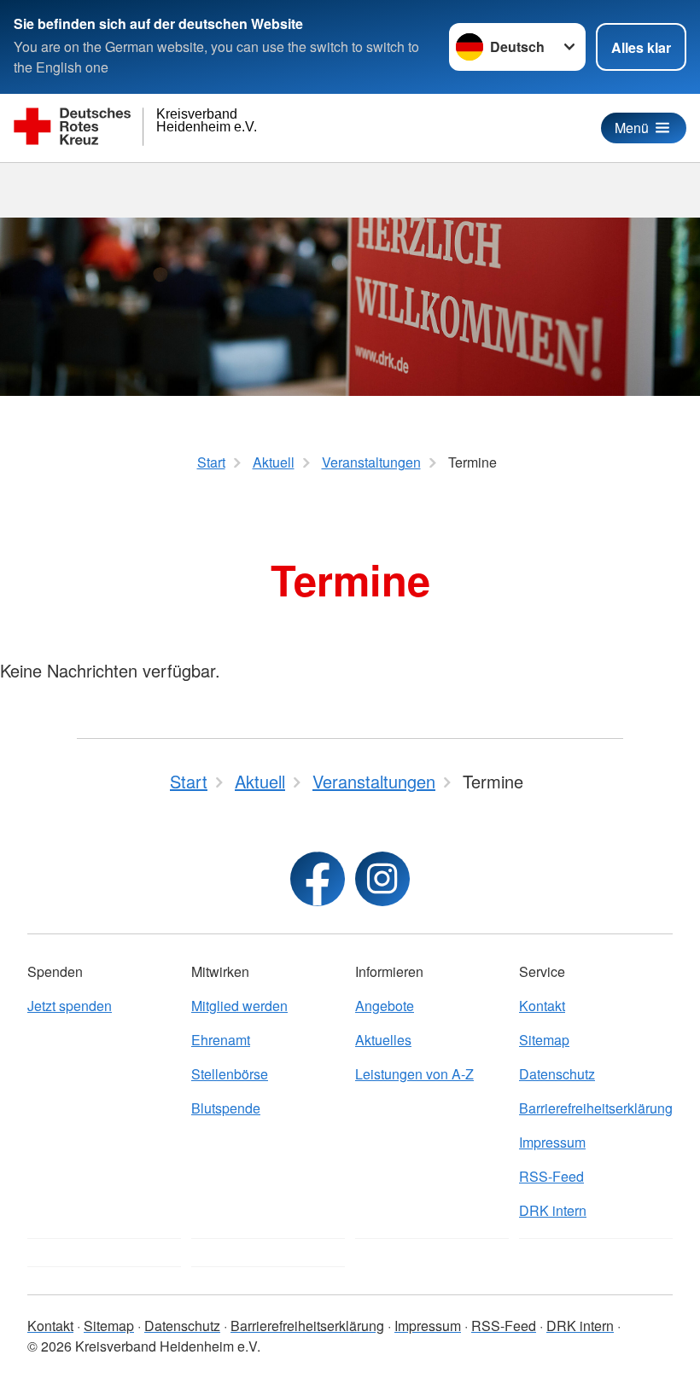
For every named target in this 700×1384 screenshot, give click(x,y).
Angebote (384, 1005)
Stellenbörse (229, 1074)
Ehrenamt (220, 1040)
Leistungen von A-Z (414, 1074)
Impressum (552, 1142)
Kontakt (542, 1005)
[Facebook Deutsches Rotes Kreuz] (317, 879)
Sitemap (544, 1040)
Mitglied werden (239, 1005)
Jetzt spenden (69, 1005)
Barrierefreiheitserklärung (596, 1108)
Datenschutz (557, 1074)
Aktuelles (383, 1040)
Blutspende (225, 1108)
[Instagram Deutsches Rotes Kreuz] (382, 879)
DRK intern (552, 1210)
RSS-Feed (551, 1176)
